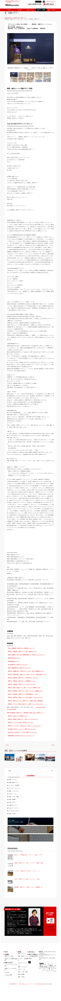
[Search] (51, 770)
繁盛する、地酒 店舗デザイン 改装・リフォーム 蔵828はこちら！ (24, 687)
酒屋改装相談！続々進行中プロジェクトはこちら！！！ (21, 735)
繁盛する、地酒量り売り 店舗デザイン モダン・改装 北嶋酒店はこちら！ (26, 671)
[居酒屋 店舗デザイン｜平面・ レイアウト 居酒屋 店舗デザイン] (10, 865)
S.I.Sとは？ (7, 972)
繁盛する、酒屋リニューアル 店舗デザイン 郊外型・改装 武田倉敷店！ (25, 700)
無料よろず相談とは (52, 9)
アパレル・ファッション (15, 788)
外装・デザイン (12, 802)
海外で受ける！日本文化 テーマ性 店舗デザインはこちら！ (22, 732)
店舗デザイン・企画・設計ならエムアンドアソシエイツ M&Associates (27, 984)
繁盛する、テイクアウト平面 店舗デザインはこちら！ (21, 722)
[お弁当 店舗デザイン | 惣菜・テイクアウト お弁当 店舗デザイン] (10, 881)
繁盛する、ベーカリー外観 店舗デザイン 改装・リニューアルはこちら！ (25, 704)
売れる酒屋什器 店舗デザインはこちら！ (18, 664)
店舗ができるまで (30, 9)
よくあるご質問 (8, 975)
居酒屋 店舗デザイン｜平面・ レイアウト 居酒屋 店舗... (29, 863)
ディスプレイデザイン (14, 810)
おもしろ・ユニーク (13, 808)
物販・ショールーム (13, 791)
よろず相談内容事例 (33, 956)
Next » (53, 745)
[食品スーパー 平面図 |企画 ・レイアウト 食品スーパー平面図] (10, 857)
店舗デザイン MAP (9, 956)
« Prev (7, 745)
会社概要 (20, 9)
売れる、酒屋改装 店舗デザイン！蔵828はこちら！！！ (21, 648)
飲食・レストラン (13, 779)
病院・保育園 (12, 799)
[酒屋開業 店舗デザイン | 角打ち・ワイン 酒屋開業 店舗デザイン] (10, 889)
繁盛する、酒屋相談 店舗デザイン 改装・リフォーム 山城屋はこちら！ (25, 690)
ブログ (38, 1)
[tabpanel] (30, 51)
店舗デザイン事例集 (41, 9)
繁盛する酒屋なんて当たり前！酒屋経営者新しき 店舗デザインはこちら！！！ (27, 654)
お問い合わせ (31, 951)
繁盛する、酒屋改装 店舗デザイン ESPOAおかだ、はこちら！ (23, 677)
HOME (9, 9)
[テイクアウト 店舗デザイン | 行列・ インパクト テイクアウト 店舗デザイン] (10, 873)
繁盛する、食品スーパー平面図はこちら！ (18, 715)
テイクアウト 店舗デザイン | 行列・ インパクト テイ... (27, 871)
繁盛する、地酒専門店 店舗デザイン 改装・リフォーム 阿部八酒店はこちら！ (27, 674)
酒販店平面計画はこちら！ (14, 658)
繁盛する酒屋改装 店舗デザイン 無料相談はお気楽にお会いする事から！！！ (25, 712)
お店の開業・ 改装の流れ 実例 (12, 829)
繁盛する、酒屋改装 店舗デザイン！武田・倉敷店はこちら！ (22, 651)
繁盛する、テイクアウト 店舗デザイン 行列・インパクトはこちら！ (24, 725)
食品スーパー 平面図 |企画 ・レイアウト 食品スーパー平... (28, 854)
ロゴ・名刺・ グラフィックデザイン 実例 (15, 821)
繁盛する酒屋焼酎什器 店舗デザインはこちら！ (19, 667)
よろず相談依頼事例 (13, 838)
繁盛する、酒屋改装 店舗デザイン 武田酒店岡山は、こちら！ (23, 694)
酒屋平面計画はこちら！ (13, 661)
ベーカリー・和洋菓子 (14, 785)
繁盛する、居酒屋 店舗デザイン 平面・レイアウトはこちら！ (23, 719)
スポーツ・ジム (12, 793)
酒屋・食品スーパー (22, 17)
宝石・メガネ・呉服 (13, 796)
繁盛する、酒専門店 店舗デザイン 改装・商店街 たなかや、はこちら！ (25, 697)
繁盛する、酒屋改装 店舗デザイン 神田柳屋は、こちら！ (22, 681)
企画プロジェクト (13, 805)
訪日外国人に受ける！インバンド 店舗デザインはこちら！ (22, 729)
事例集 (19, 951)
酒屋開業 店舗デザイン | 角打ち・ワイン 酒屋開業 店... (28, 887)
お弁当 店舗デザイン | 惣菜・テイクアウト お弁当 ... (28, 879)
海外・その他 (12, 813)
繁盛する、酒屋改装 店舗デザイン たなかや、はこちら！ (22, 684)
